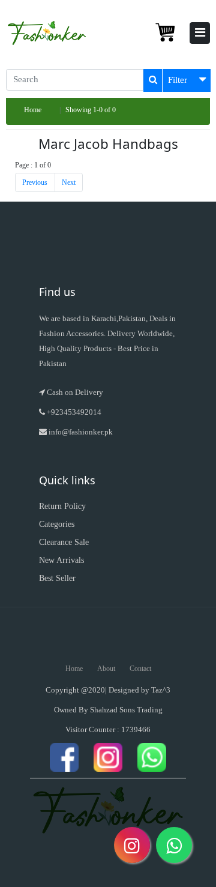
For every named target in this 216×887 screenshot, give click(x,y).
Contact (140, 668)
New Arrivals (61, 560)
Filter (177, 80)
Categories (56, 524)
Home (32, 110)
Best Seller (57, 578)
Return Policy (62, 506)
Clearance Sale (64, 542)
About (106, 668)
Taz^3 (160, 689)
